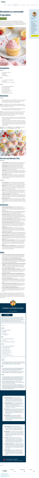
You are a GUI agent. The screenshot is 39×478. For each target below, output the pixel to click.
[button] (38, 5)
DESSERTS (2, 465)
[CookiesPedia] (3, 1)
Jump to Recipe (3, 18)
